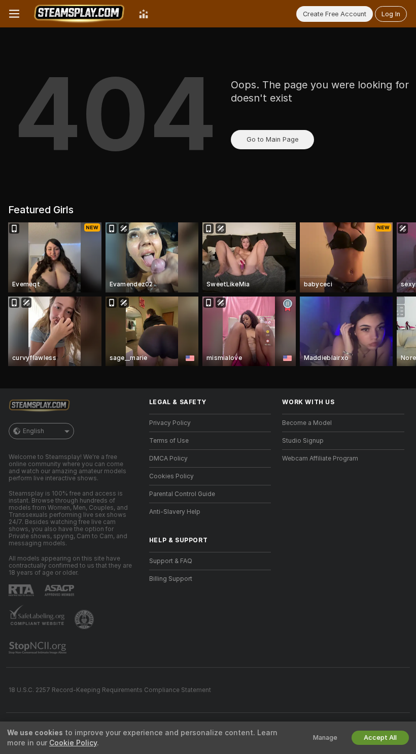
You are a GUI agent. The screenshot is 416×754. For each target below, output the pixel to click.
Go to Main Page (272, 139)
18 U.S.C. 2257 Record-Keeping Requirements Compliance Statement (110, 690)
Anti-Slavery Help (174, 511)
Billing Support (170, 578)
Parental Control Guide (182, 494)
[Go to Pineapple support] (85, 619)
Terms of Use (169, 440)
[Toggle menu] (14, 13)
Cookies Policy (171, 476)
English (33, 431)
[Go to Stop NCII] (38, 648)
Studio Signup (303, 440)
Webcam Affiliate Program (320, 458)
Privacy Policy (170, 423)
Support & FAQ (170, 561)
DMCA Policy (168, 458)
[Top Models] (143, 13)
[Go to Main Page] (79, 13)
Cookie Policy (73, 743)
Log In (391, 14)
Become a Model (307, 423)
